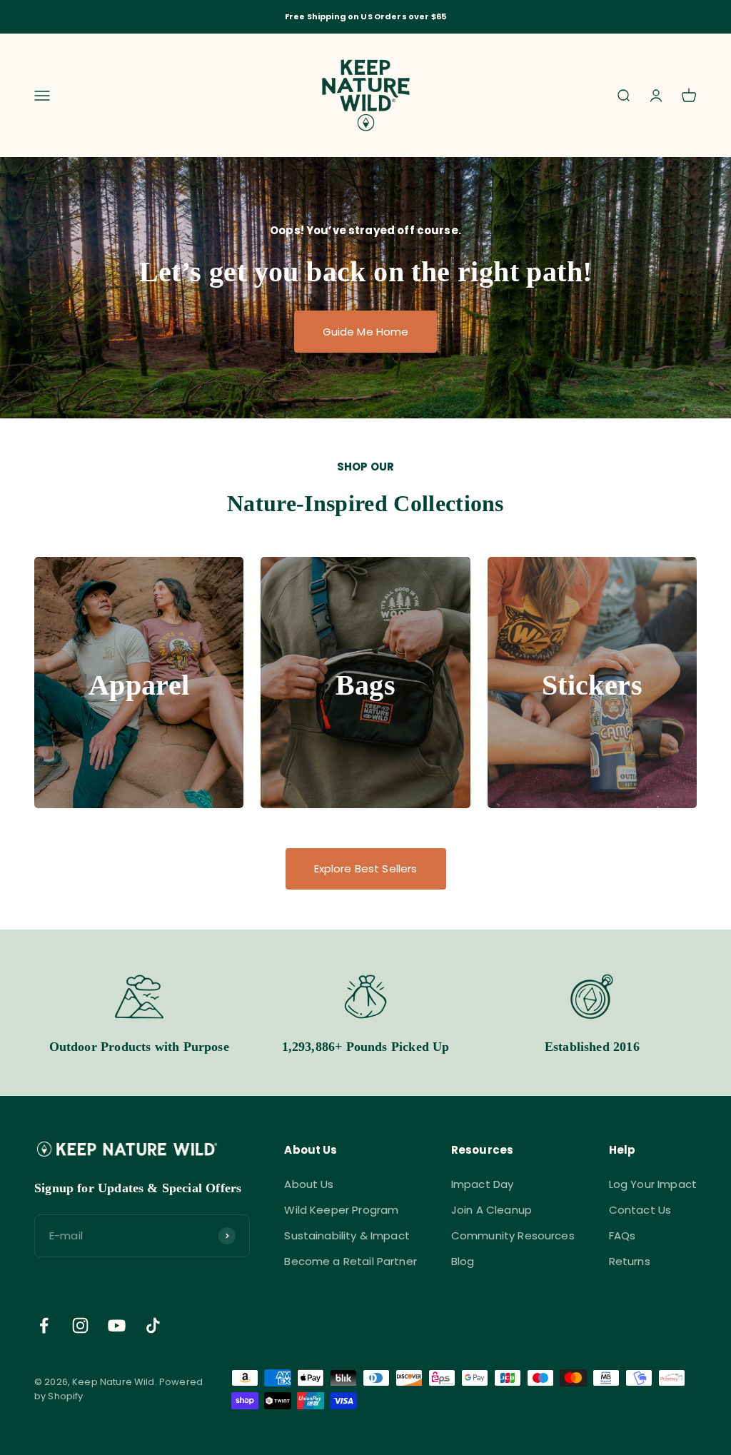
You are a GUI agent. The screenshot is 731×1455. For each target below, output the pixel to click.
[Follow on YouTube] (116, 1325)
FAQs (622, 1235)
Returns (629, 1261)
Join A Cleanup (491, 1209)
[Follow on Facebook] (44, 1325)
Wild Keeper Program (341, 1209)
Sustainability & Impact (346, 1235)
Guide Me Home (366, 331)
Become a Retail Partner (350, 1261)
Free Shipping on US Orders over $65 (365, 16)
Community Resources (513, 1235)
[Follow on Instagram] (80, 1325)
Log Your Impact (653, 1184)
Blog (463, 1261)
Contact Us (640, 1209)
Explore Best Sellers (366, 868)
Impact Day (482, 1184)
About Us (308, 1184)
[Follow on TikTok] (153, 1325)
